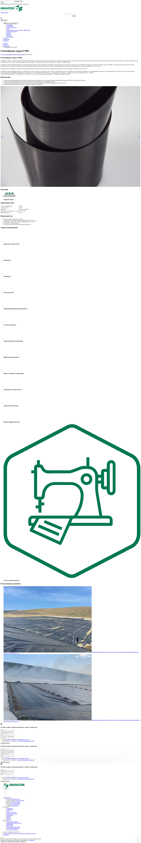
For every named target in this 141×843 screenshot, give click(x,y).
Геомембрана (9, 824)
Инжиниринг (9, 815)
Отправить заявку (5, 743)
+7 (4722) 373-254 (15, 801)
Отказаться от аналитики (13, 841)
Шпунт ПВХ (9, 825)
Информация (9, 54)
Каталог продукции (11, 27)
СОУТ (8, 28)
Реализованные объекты (18, 54)
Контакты (8, 35)
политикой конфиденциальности (26, 741)
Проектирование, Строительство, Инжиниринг (18, 30)
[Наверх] (2, 837)
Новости (8, 32)
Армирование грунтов (12, 821)
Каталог (6, 38)
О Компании (9, 25)
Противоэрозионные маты (13, 828)
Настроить (23, 841)
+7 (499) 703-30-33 (14, 799)
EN (3, 2)
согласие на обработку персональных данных (17, 739)
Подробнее (31, 840)
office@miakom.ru (14, 805)
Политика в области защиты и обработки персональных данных (20, 833)
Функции (3, 54)
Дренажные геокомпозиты (13, 827)
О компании (7, 39)
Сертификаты (9, 26)
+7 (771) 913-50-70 (15, 804)
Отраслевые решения (11, 31)
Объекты (8, 34)
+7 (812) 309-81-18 (19, 800)
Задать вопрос (10, 36)
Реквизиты (6, 834)
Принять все (4, 841)
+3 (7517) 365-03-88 (15, 803)
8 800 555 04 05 (4, 12)
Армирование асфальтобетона (14, 823)
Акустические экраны (12, 829)
